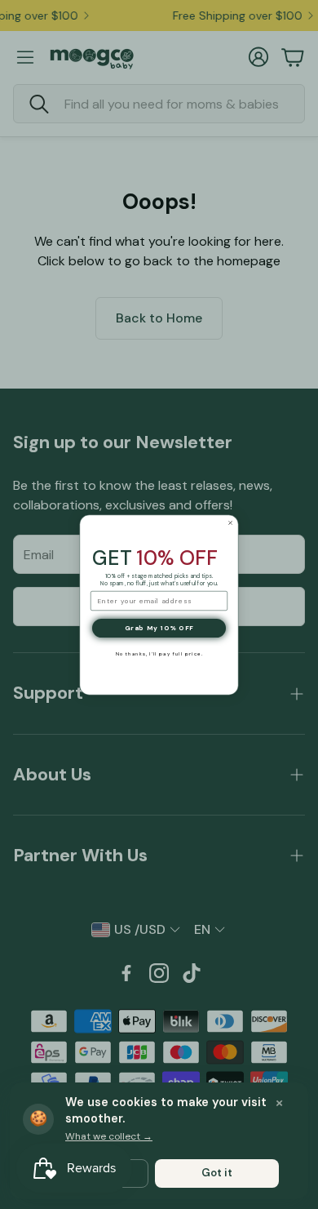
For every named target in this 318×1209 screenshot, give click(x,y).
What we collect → (108, 1136)
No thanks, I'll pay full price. (159, 654)
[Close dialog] (231, 522)
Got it (216, 1173)
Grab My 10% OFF (159, 628)
